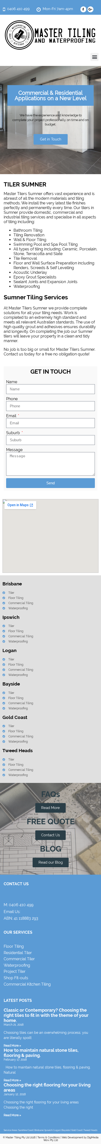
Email (11, 415)
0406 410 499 (21, 904)
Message (14, 449)
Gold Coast (76, 1130)
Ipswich (48, 1130)
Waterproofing (26, 286)
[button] (94, 57)
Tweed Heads (90, 1130)
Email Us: (12, 911)
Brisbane (39, 1130)
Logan (57, 1130)
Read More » (12, 1045)
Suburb (13, 432)
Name (11, 382)
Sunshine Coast (25, 1130)
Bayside (66, 1130)
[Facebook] (83, 9)
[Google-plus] (90, 9)
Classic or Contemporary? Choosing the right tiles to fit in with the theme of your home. (46, 1015)
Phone (12, 399)
